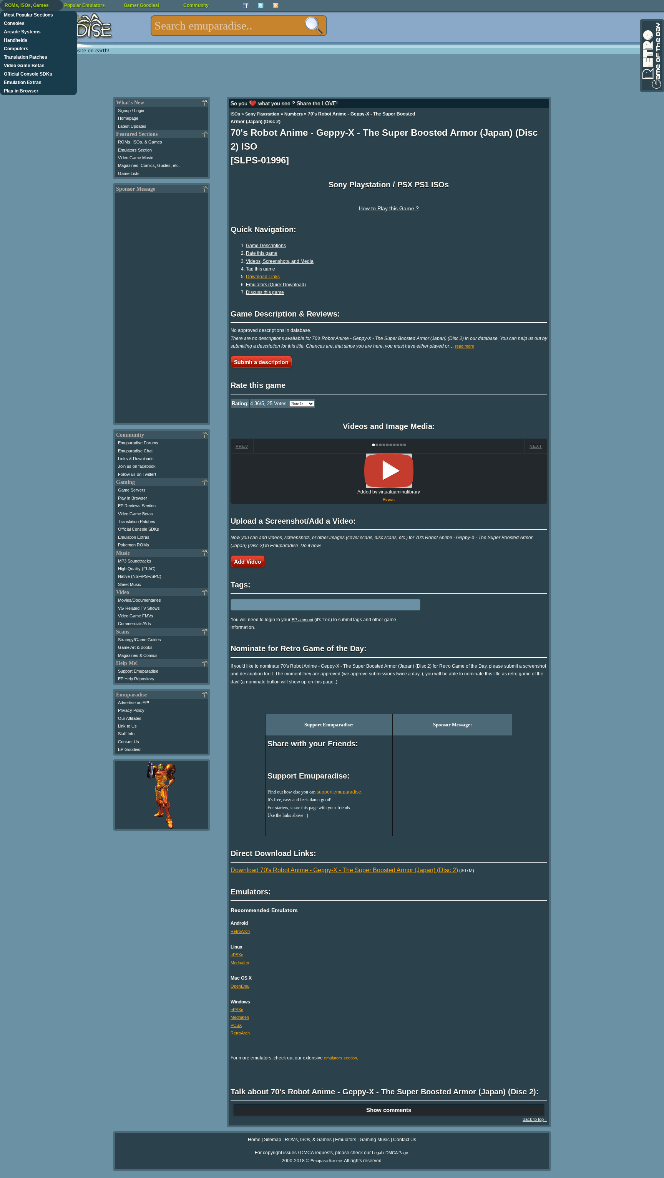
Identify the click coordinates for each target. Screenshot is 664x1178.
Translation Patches (25, 57)
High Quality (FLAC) (137, 568)
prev (242, 446)
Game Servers (132, 490)
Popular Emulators (84, 5)
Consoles (14, 23)
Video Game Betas (24, 65)
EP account (302, 619)
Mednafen (240, 962)
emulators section (340, 1058)
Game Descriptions (266, 245)
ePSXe (237, 954)
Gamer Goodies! (141, 5)
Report (389, 499)
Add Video (247, 561)
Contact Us (128, 741)
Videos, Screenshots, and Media (280, 261)
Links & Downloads (136, 458)
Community (196, 5)
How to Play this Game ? (389, 208)
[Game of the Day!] (651, 55)
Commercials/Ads (134, 623)
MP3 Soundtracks (134, 561)
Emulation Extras (23, 82)
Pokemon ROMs (133, 545)
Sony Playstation (262, 114)
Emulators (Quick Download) (276, 284)
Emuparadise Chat (135, 451)
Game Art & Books (135, 647)
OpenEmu (240, 986)
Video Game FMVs (135, 616)
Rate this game (261, 253)
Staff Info (126, 733)
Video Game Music (135, 157)
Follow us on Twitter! (137, 474)
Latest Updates (132, 126)
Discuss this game (265, 292)
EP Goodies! (129, 749)
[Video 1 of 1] (388, 470)
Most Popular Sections (28, 15)
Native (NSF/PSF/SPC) (139, 576)
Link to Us (127, 726)
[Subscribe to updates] (275, 5)
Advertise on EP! (133, 702)
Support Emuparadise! (138, 671)
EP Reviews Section (137, 505)
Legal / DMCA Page (390, 1152)
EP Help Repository (136, 678)
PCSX (236, 1025)
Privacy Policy (131, 710)
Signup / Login (131, 110)
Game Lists (128, 173)
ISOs (235, 114)
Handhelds (15, 40)
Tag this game (260, 269)
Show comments (388, 1110)
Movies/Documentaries (139, 600)
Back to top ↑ (535, 1119)
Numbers (293, 114)
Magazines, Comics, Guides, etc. (149, 165)
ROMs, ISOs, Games (27, 5)
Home (254, 1139)
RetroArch (240, 931)
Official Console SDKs (28, 74)
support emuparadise (339, 792)
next (536, 446)
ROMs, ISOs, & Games (140, 142)
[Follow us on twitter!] (260, 5)
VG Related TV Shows (139, 608)
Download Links (263, 276)
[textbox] (239, 25)
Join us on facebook (137, 466)
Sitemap (272, 1139)
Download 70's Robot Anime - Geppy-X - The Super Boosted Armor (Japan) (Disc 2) (344, 870)
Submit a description (261, 362)
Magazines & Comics (138, 655)
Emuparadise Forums (138, 443)
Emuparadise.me (326, 1160)
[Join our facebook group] (245, 5)
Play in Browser (21, 91)
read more (464, 346)
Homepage (128, 118)
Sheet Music (129, 584)
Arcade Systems (22, 32)
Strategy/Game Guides (139, 639)
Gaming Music (375, 1139)
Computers (16, 48)
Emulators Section (135, 150)
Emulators (345, 1139)
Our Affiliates (129, 718)
